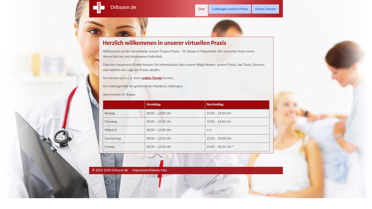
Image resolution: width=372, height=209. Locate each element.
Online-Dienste (265, 9)
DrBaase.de (123, 7)
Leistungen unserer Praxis (230, 9)
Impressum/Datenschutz (150, 170)
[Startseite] (99, 12)
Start (201, 9)
